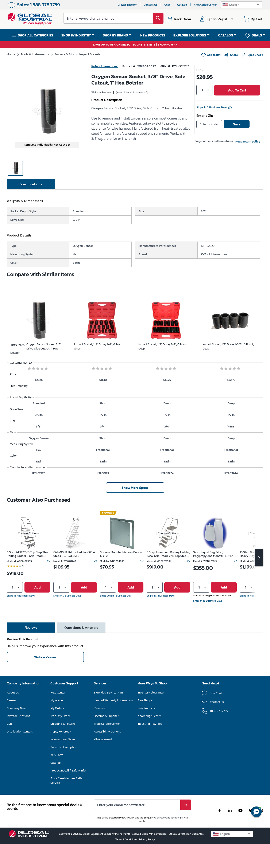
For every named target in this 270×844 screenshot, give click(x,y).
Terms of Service (179, 817)
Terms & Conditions (126, 839)
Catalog (182, 5)
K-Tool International (104, 66)
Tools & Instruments (35, 54)
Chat (167, 5)
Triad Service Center (107, 724)
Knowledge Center (205, 5)
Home (11, 54)
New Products (146, 708)
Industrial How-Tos (150, 724)
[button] (241, 5)
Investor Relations (18, 716)
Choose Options (28, 533)
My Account (58, 700)
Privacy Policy (158, 817)
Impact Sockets (89, 54)
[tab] (31, 184)
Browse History (127, 5)
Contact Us (150, 5)
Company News (16, 708)
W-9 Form (56, 755)
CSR (9, 724)
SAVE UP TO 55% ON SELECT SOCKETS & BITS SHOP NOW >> (135, 45)
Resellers (99, 708)
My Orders (57, 708)
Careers (11, 700)
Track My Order (60, 716)
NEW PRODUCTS (152, 35)
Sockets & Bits (64, 54)
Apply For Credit (60, 731)
